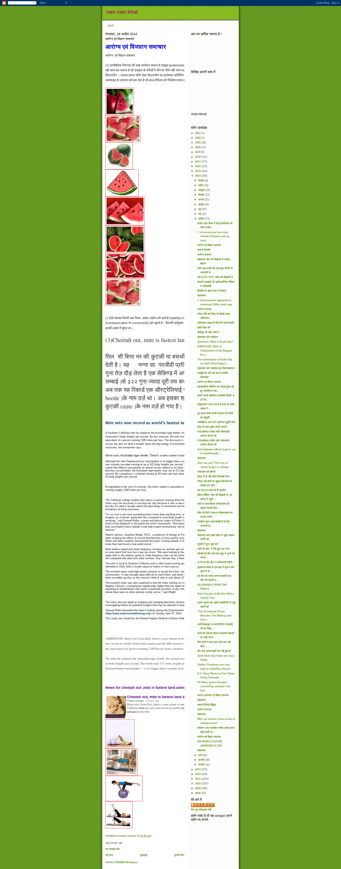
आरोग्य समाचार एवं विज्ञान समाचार (213, 695)
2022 (198, 137)
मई (200, 213)
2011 (198, 778)
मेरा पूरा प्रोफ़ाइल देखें (201, 809)
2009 (198, 788)
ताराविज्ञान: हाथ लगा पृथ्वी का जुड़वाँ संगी (216, 422)
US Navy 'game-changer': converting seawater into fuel (213, 686)
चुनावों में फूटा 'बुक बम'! (208, 544)
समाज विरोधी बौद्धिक (206, 704)
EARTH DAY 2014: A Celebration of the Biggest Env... (214, 350)
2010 (198, 783)
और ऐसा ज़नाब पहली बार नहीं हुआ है (213, 650)
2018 (198, 156)
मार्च (200, 755)
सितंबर (201, 194)
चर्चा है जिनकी (203, 249)
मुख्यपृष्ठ (143, 855)
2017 (198, 161)
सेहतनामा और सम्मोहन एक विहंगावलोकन (215, 368)
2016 (198, 166)
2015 (198, 171)
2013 (198, 769)
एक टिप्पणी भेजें (112, 849)
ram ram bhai (122, 12)
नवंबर (201, 185)
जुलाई (201, 204)
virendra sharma (205, 804)
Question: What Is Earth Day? (215, 341)
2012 (198, 774)
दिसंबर (201, 180)
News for (146, 688)
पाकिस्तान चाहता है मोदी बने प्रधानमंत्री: (215, 322)
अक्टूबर (202, 190)
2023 (198, 133)
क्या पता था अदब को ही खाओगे (211, 490)
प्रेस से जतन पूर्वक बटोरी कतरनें (212, 426)
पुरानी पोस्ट (179, 855)
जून (200, 209)
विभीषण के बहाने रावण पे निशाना (211, 290)
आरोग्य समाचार (204, 254)
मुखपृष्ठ (110, 25)
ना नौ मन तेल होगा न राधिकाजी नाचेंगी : (215, 562)
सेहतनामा (201, 295)
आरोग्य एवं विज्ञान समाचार (135, 46)
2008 (198, 793)
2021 (198, 142)
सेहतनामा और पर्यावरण (207, 337)
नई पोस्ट (109, 855)
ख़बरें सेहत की (203, 327)
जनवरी (201, 764)
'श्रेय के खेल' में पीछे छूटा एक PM (213, 548)
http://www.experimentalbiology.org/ (128, 613)
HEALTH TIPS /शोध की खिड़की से (215, 277)
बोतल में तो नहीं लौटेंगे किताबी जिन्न (213, 476)
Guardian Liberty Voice (117, 716)
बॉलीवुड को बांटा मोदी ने (208, 332)
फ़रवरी (201, 759)
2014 (198, 175)
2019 (198, 152)
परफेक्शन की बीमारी (206, 471)
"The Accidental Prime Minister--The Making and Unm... (214, 615)
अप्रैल (201, 218)
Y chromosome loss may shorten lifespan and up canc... (213, 236)
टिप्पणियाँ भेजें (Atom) (126, 862)
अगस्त (201, 199)
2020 (198, 147)
